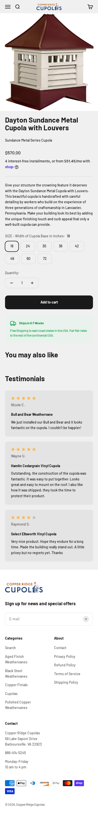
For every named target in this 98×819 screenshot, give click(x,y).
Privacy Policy (64, 656)
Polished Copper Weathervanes (18, 705)
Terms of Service (67, 674)
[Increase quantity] (32, 283)
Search (10, 648)
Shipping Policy (66, 682)
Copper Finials (16, 685)
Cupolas (11, 693)
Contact (60, 648)
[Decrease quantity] (11, 283)
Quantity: (12, 273)
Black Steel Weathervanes (16, 673)
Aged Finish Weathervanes (16, 659)
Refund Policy (65, 665)
